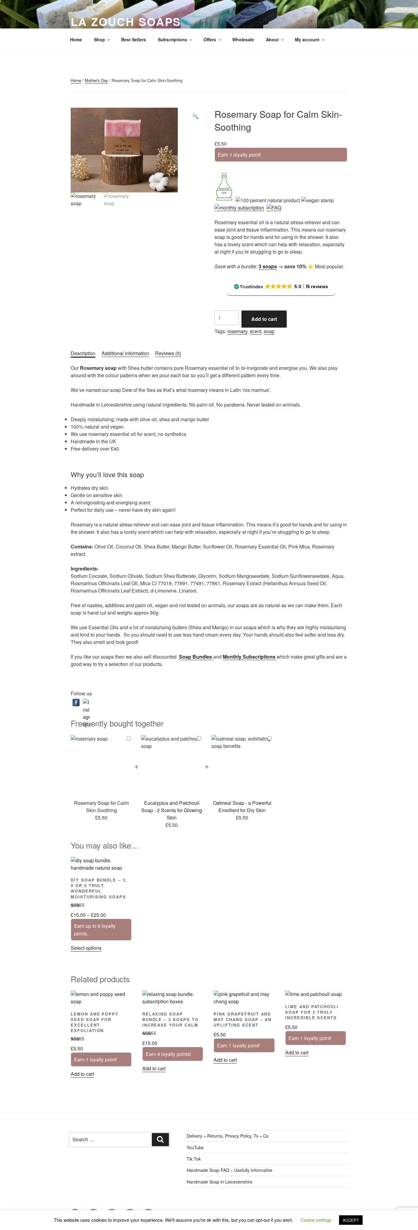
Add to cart (264, 318)
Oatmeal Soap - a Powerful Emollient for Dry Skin (242, 806)
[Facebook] (76, 702)
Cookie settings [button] (315, 1220)
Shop (99, 39)
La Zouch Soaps (126, 21)
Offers (209, 39)
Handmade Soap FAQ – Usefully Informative (229, 1170)
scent (255, 331)
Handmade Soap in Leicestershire (219, 1182)
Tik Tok (194, 1159)
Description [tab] (83, 353)
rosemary (237, 331)
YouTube (195, 1147)
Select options (86, 947)
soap (269, 331)
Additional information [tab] (125, 353)
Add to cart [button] (82, 1073)
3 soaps (268, 266)
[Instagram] (87, 702)
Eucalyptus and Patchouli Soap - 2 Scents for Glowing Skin (171, 810)
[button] (195, 116)
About (272, 39)
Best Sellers (133, 39)
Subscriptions (172, 39)
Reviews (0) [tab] (168, 353)
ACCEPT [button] (351, 1220)
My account (307, 39)
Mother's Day (96, 80)
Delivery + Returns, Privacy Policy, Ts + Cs (227, 1136)
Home (76, 39)
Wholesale (243, 39)
